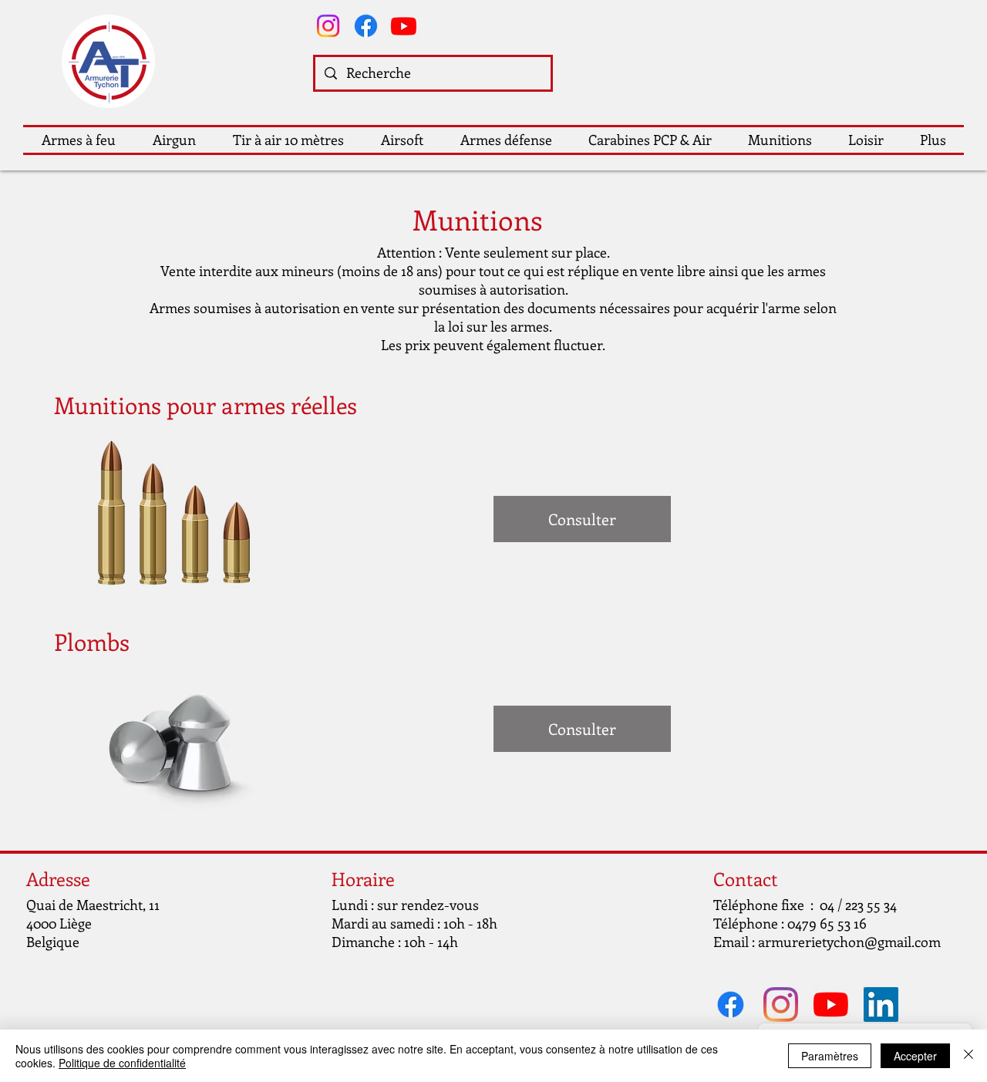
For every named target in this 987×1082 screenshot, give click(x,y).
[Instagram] (328, 26)
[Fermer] (968, 1056)
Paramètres (829, 1055)
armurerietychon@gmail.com (849, 941)
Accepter (915, 1055)
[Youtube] (404, 26)
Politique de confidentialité (122, 1062)
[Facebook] (366, 26)
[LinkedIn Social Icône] (881, 1004)
